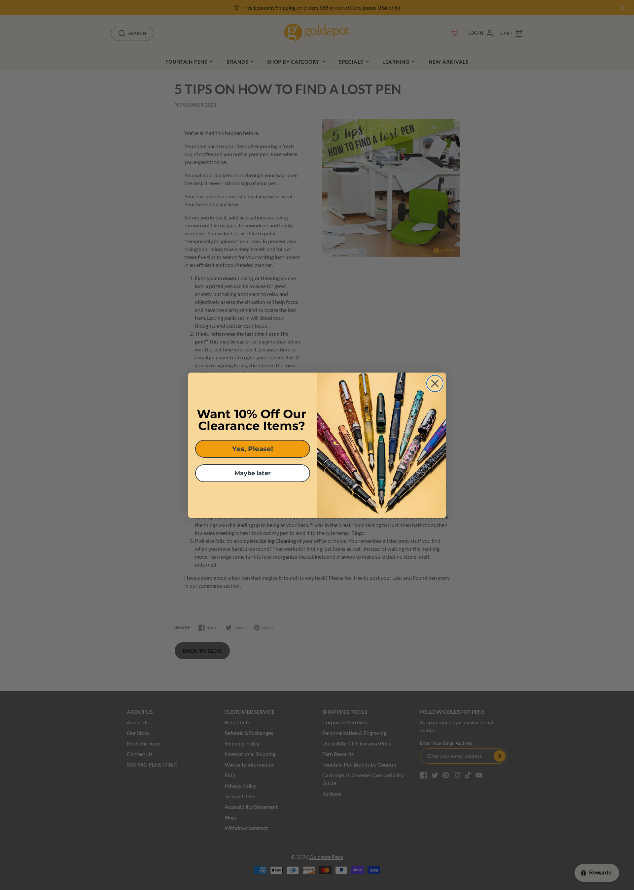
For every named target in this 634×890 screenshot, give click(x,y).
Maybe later (252, 473)
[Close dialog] (435, 383)
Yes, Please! (252, 449)
